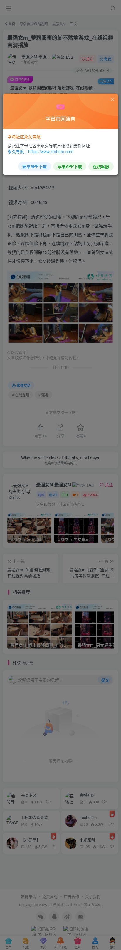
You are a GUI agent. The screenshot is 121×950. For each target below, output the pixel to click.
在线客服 (101, 166)
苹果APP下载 (70, 166)
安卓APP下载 (34, 166)
